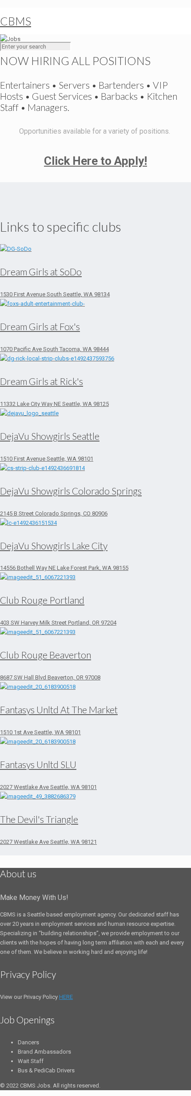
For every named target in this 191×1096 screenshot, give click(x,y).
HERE (66, 997)
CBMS (15, 21)
